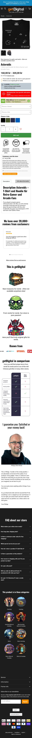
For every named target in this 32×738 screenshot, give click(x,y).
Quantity (3, 125)
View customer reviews (10, 173)
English (15, 710)
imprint (23, 732)
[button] (11, 254)
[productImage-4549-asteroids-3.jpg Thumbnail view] (9, 53)
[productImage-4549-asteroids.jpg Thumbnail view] (3, 53)
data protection (9, 732)
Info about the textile (23, 181)
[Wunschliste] (26, 9)
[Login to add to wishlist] (21, 129)
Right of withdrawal (16, 734)
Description (6, 181)
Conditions (17, 732)
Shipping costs (10, 75)
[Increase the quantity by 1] (15, 129)
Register (25, 702)
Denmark (15, 714)
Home (2, 16)
